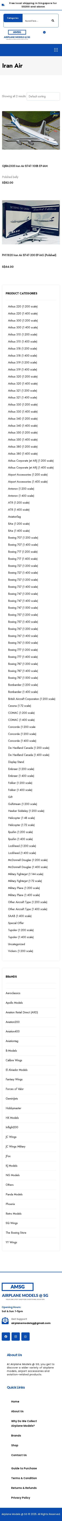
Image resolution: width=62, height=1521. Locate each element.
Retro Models (14, 1214)
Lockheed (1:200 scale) (22, 846)
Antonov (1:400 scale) (21, 496)
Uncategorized (16, 944)
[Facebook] (6, 1336)
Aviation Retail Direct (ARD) (22, 1012)
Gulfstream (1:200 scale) (22, 804)
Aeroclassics (13, 993)
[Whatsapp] (25, 1336)
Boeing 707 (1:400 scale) (23, 545)
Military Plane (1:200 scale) (24, 888)
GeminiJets (12, 1099)
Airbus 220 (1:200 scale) (23, 306)
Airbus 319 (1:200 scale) (22, 362)
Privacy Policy (20, 1498)
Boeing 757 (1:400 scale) (23, 622)
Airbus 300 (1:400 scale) (23, 327)
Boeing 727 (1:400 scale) (23, 573)
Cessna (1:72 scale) (19, 706)
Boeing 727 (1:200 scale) (23, 566)
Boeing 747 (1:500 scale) (23, 608)
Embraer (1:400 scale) (21, 776)
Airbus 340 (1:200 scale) (23, 419)
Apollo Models (14, 1003)
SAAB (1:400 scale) (20, 916)
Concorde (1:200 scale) (22, 734)
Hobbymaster (13, 1108)
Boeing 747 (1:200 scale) (23, 594)
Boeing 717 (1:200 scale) (23, 552)
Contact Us (19, 1455)
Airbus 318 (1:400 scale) (22, 356)
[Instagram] (16, 1336)
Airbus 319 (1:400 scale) (22, 369)
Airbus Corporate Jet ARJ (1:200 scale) (31, 461)
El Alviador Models (17, 1070)
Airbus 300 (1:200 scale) (23, 321)
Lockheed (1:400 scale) (22, 853)
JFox (8, 1156)
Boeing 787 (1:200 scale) (23, 664)
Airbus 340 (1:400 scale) (23, 426)
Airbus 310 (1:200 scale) (22, 334)
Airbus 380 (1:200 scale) (23, 447)
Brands (16, 1435)
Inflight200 (12, 1127)
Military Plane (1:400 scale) (24, 895)
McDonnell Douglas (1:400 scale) (28, 867)
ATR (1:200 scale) (19, 503)
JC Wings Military (15, 1146)
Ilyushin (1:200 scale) (20, 832)
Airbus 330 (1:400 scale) (23, 412)
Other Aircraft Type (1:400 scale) (27, 909)
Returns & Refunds (24, 1488)
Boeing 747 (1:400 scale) (23, 601)
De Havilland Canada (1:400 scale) (28, 755)
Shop (14, 1445)
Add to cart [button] (14, 188)
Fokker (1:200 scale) (20, 783)
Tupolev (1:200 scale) (21, 930)
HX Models (12, 1118)
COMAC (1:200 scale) (21, 713)
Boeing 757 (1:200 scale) (23, 615)
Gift (10, 797)
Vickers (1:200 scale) (20, 951)
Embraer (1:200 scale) (21, 769)
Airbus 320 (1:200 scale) (23, 377)
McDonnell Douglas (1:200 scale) (28, 860)
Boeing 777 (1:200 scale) (23, 650)
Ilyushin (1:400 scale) (20, 839)
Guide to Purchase (24, 1468)
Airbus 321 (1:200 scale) (22, 391)
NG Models (13, 1175)
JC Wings (11, 1137)
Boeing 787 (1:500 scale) (23, 678)
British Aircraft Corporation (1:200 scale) (31, 699)
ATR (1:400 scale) (19, 510)
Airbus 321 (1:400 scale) (22, 397)
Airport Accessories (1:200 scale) (28, 475)
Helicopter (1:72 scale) (21, 825)
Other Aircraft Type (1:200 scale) (27, 902)
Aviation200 (13, 1022)
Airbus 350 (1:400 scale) (23, 440)
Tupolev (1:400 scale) (21, 937)
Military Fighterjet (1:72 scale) (25, 881)
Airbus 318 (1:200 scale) (22, 349)
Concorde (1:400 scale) (22, 741)
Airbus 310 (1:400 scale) (22, 341)
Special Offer (16, 923)
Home (15, 1401)
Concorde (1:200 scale (21, 727)
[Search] (53, 20)
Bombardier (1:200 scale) (23, 685)
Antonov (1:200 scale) (21, 489)
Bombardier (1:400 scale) (23, 692)
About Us (17, 1411)
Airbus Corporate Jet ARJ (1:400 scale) (31, 468)
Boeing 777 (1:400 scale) (23, 657)
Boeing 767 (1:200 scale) (23, 629)
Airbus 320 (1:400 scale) (23, 384)
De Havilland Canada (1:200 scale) (28, 748)
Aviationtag (12, 1041)
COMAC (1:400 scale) (21, 720)
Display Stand (16, 762)
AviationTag (14, 517)
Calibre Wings (14, 1060)
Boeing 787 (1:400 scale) (23, 671)
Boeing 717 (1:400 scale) (23, 559)
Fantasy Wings (14, 1079)
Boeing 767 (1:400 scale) (23, 636)
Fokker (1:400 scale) (20, 790)
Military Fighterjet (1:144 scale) (25, 874)
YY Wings (11, 1242)
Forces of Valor (15, 1089)
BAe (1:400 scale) (19, 531)
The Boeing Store (16, 1233)
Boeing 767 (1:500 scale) (23, 643)
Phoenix (10, 1204)
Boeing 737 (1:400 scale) (23, 587)
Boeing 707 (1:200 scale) (23, 538)
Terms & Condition (24, 1478)
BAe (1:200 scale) (19, 524)
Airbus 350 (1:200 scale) (23, 433)
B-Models (11, 1051)
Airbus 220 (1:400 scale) (23, 314)
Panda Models (14, 1194)
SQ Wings (12, 1223)
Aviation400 (13, 1031)
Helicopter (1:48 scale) (21, 818)
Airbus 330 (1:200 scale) (23, 405)
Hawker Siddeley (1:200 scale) (26, 811)
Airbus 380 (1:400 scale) (23, 454)
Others (10, 1185)
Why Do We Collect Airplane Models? (24, 1423)
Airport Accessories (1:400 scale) (28, 482)
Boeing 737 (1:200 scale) (23, 580)
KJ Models (11, 1166)
